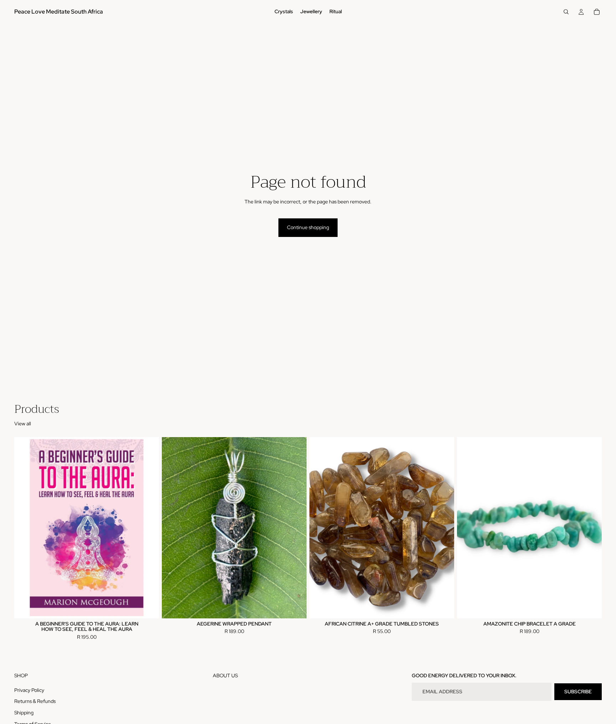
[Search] (566, 12)
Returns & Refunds (35, 701)
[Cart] (597, 12)
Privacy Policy (29, 690)
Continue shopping (308, 227)
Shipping (24, 712)
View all (22, 423)
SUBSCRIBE (578, 691)
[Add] (148, 607)
